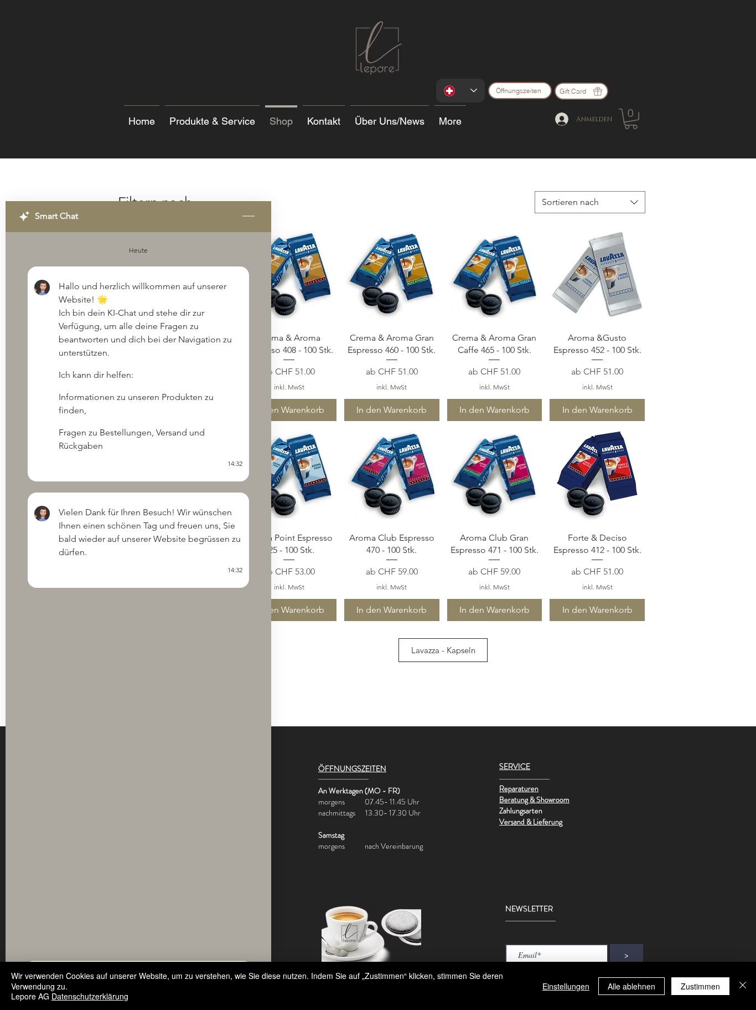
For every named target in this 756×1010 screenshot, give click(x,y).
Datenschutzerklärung (89, 996)
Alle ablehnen (631, 986)
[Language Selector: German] (460, 90)
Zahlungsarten (520, 810)
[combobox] (590, 202)
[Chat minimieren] (248, 216)
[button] (631, 119)
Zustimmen (700, 986)
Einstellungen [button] (565, 986)
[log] (138, 592)
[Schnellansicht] (288, 275)
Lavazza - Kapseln (443, 650)
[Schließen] (742, 986)
